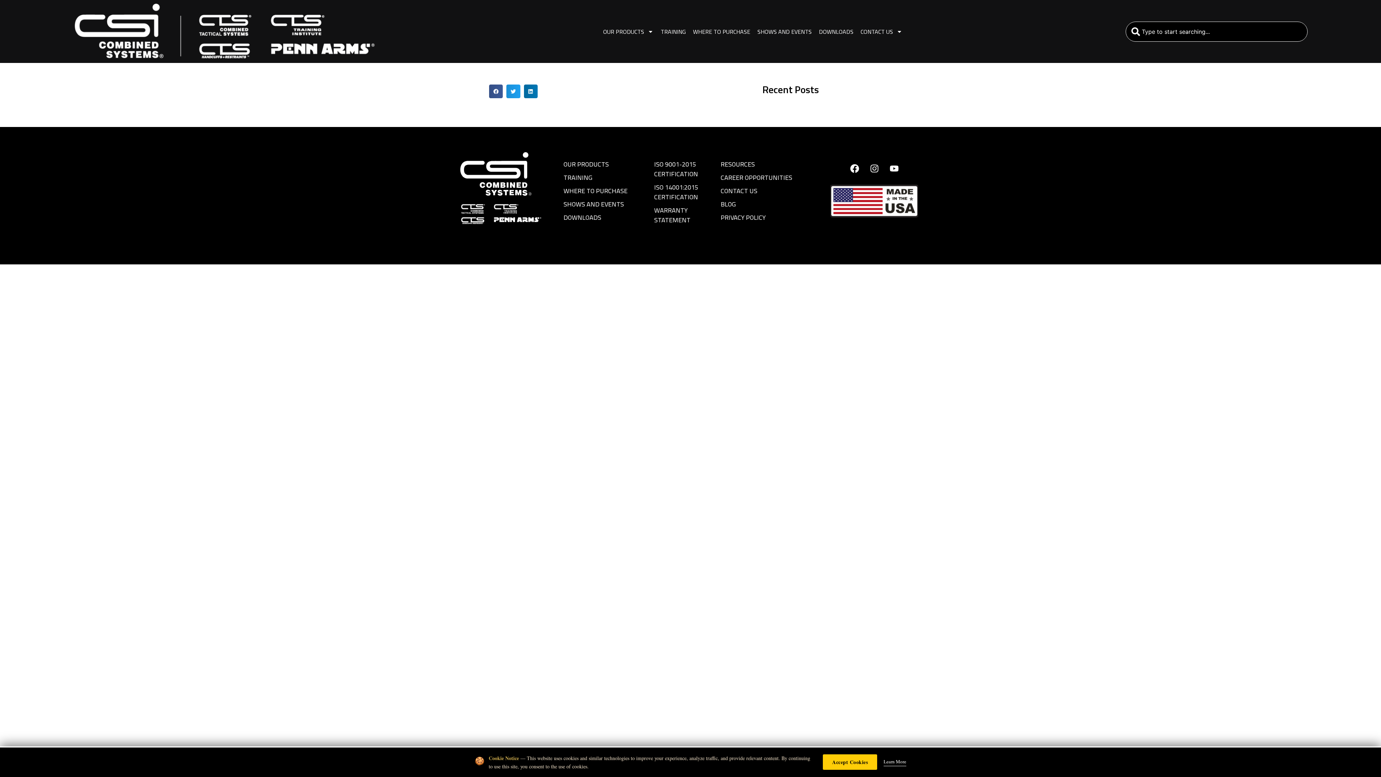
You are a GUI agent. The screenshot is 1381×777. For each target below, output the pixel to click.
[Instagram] (874, 168)
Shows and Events (784, 31)
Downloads (836, 31)
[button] (496, 91)
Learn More (895, 761)
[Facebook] (854, 168)
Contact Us (877, 31)
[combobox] (1217, 32)
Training (673, 31)
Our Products (623, 31)
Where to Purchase (721, 31)
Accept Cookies (850, 762)
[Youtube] (894, 168)
